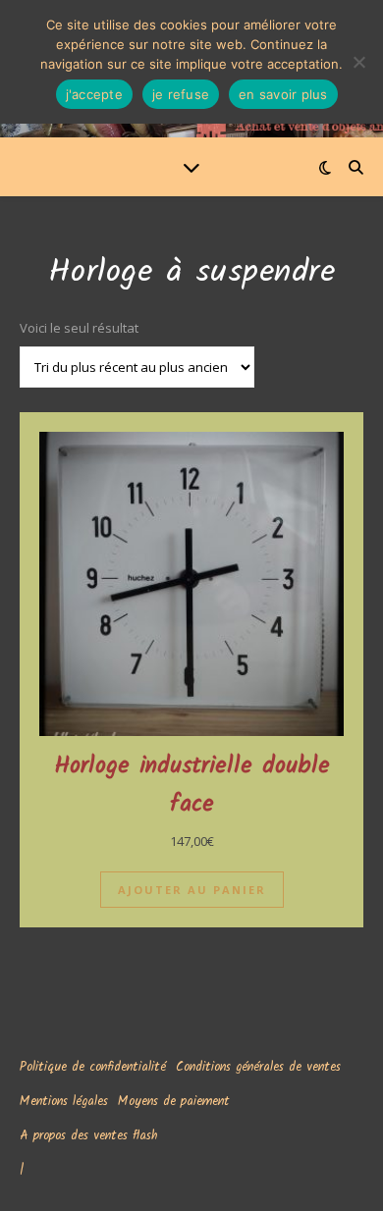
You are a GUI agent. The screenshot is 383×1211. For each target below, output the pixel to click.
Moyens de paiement (174, 1101)
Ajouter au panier (192, 889)
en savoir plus (283, 94)
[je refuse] (358, 62)
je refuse (180, 94)
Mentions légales (64, 1101)
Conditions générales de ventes (258, 1067)
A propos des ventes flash (88, 1136)
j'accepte (94, 94)
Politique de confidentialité (93, 1067)
